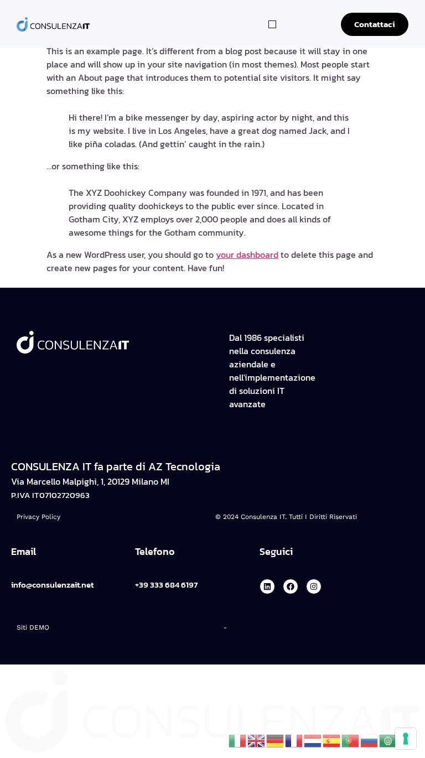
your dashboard (247, 254)
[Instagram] (314, 586)
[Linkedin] (267, 586)
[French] (294, 739)
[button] (272, 24)
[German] (275, 739)
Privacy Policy (38, 517)
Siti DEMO (33, 627)
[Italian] (238, 739)
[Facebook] (290, 586)
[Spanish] (332, 739)
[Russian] (369, 739)
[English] (256, 739)
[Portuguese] (350, 739)
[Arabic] (388, 739)
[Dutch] (313, 739)
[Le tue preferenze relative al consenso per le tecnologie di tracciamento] (405, 738)
